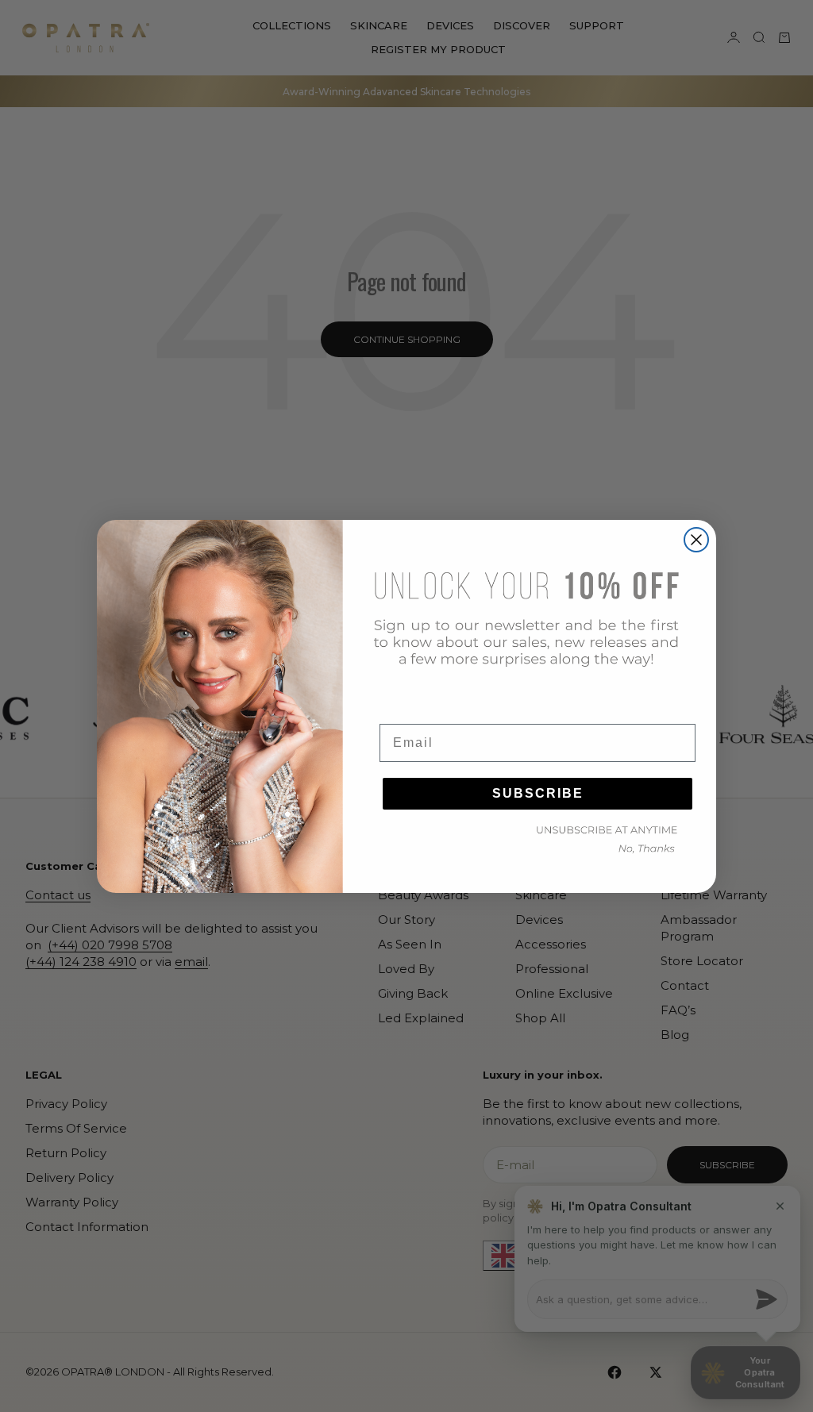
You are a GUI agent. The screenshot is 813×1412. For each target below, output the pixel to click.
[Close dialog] (696, 540)
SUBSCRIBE (538, 793)
